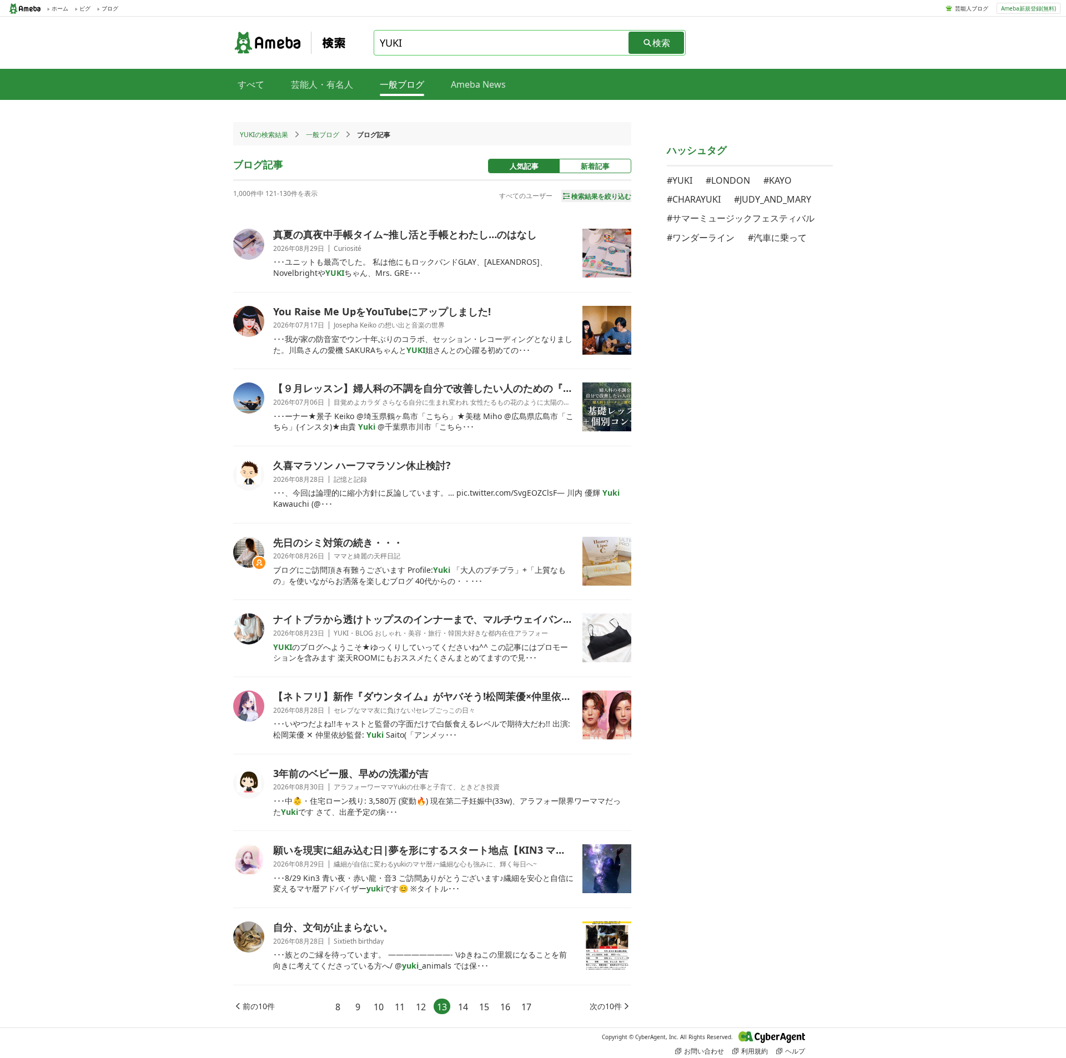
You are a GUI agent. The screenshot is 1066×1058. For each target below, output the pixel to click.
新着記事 (595, 166)
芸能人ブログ (971, 8)
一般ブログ (322, 134)
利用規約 (754, 1051)
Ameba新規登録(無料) (1028, 8)
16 (505, 1007)
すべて (251, 84)
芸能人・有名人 (322, 84)
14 (463, 1007)
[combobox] (501, 43)
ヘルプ (795, 1051)
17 (526, 1007)
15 (484, 1007)
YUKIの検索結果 (264, 134)
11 (400, 1007)
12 (421, 1007)
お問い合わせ (704, 1051)
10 (379, 1007)
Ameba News (478, 84)
